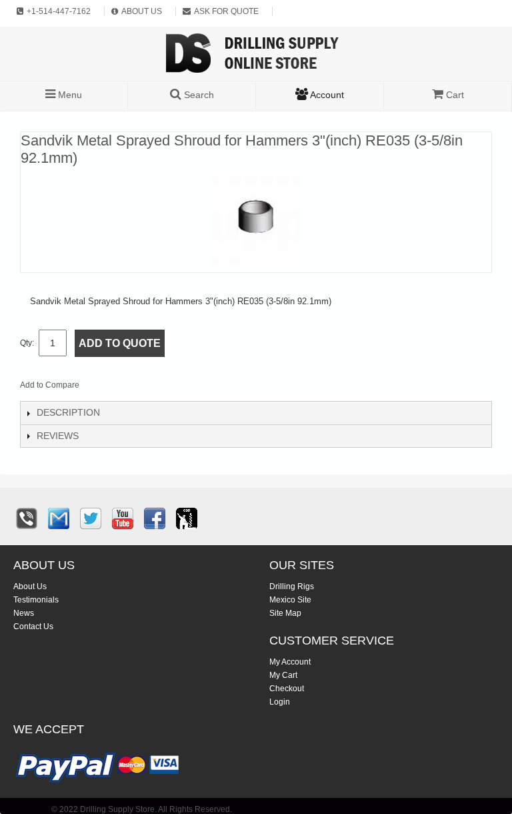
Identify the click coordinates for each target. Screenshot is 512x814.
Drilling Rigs (291, 586)
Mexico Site (290, 599)
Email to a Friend (107, 387)
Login (279, 702)
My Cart (283, 675)
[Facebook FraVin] (154, 518)
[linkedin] (186, 518)
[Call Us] (26, 518)
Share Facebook (134, 387)
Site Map (285, 613)
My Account (290, 662)
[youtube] (122, 518)
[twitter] (90, 518)
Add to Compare (49, 385)
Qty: (27, 343)
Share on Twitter (160, 387)
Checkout (286, 688)
